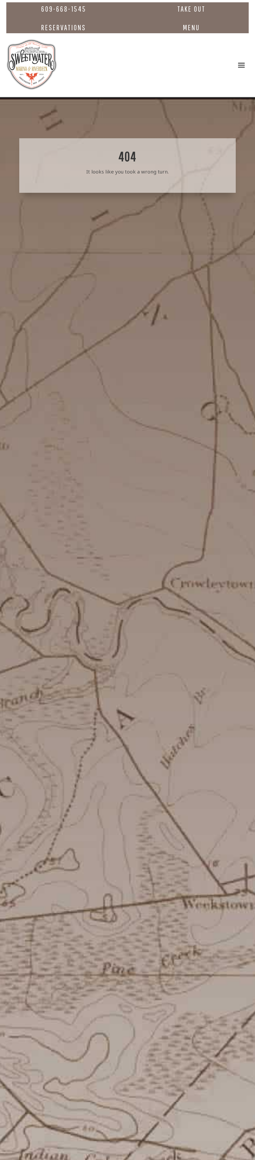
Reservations (63, 27)
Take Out (191, 8)
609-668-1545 (63, 8)
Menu (191, 27)
